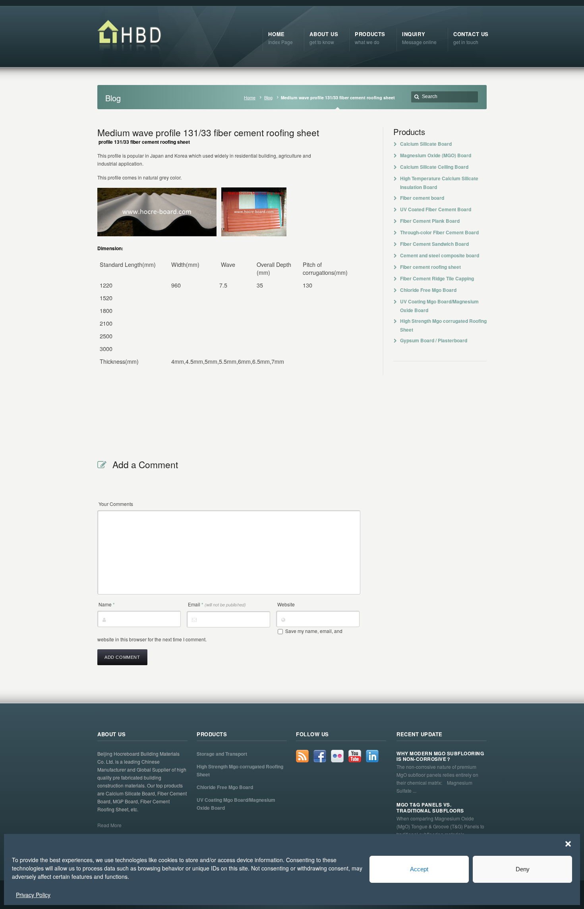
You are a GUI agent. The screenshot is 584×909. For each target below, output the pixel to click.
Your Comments (116, 503)
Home (249, 97)
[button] (568, 844)
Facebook (319, 756)
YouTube (354, 756)
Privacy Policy (33, 895)
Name (107, 604)
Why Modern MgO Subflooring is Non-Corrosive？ (440, 756)
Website (286, 604)
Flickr (337, 756)
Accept (419, 869)
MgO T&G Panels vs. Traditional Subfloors (430, 807)
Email (217, 604)
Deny (523, 869)
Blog (268, 97)
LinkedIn (372, 756)
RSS (302, 756)
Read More (109, 825)
